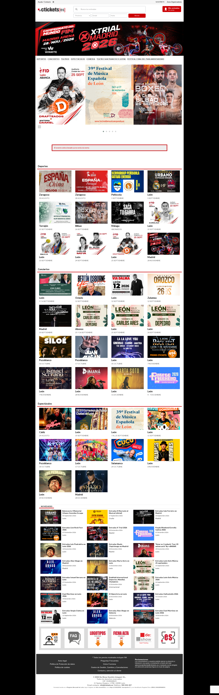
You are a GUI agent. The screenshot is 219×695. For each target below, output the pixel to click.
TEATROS (65, 59)
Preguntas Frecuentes (109, 661)
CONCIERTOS (54, 59)
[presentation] (39, 127)
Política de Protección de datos (62, 664)
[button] (103, 131)
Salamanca (117, 463)
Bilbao (78, 226)
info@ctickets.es (106, 685)
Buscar (137, 16)
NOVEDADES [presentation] (46, 506)
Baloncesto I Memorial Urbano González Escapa (72, 512)
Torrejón (43, 226)
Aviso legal (62, 661)
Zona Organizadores (174, 2)
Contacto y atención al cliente (109, 671)
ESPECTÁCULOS (78, 59)
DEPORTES (41, 59)
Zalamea (152, 297)
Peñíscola (116, 194)
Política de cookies (62, 667)
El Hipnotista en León (118, 594)
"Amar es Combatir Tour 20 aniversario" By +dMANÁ (166, 545)
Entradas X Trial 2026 (118, 527)
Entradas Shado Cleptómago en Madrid (118, 545)
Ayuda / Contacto (44, 2)
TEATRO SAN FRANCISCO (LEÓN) (111, 59)
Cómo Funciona (109, 664)
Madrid (151, 257)
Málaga (115, 226)
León (150, 194)
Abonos (79, 329)
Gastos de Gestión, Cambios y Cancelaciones (109, 667)
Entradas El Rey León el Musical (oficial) (118, 512)
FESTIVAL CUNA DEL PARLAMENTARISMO (145, 59)
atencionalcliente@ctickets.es (147, 665)
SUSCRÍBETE (160, 2)
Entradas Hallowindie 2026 (166, 594)
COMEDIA (91, 59)
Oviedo (79, 297)
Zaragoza (44, 194)
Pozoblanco (45, 360)
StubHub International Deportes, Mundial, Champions (118, 579)
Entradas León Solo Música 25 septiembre (166, 562)
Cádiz (42, 432)
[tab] (46, 506)
